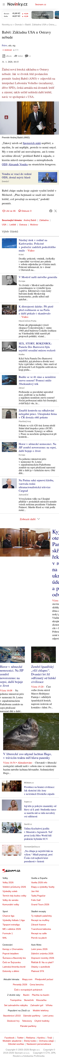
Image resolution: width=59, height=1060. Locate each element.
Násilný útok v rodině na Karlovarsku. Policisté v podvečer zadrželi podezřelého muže (37, 245)
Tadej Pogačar (38, 895)
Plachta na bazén (40, 995)
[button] (29, 118)
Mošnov (34, 224)
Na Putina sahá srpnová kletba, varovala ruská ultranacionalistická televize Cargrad (36, 485)
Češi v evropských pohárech (28, 989)
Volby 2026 (8, 882)
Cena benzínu (37, 984)
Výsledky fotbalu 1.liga (14, 920)
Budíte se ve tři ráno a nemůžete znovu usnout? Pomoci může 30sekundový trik (37, 380)
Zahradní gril (36, 1005)
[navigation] (3, 4)
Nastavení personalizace (39, 1044)
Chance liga (8, 916)
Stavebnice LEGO (12, 1015)
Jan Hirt (35, 891)
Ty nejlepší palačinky (41, 916)
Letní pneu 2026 (39, 949)
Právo (4, 45)
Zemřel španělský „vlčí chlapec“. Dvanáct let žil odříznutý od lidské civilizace (43, 674)
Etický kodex (30, 1041)
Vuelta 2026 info (39, 882)
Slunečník (29, 1000)
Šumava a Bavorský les (14, 958)
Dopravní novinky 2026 (42, 958)
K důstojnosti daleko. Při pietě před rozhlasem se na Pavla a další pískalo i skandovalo (36, 309)
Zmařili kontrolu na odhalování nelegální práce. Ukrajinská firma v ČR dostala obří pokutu (38, 413)
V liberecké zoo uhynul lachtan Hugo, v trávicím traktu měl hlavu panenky (27, 756)
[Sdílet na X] (55, 210)
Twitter (20, 1037)
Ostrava (23, 224)
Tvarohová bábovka (41, 929)
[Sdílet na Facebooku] (50, 210)
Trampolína (15, 1000)
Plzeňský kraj (25, 421)
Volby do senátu (10, 900)
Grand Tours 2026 (40, 904)
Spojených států (32, 143)
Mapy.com (27, 979)
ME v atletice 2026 (12, 929)
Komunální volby (11, 904)
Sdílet (20, 55)
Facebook (9, 1037)
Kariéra (41, 1037)
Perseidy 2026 (20, 984)
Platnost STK (37, 971)
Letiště (12, 224)
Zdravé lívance (38, 924)
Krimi (21, 255)
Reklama (30, 1037)
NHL (5, 938)
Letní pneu (48, 1015)
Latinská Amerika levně (14, 966)
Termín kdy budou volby (14, 895)
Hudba (22, 354)
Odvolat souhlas (16, 1044)
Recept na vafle (39, 933)
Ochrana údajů (46, 1041)
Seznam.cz (40, 4)
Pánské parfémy (28, 1026)
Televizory (27, 1021)
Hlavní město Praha (27, 321)
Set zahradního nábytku (16, 1005)
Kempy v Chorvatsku (13, 949)
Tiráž (49, 1037)
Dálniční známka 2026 (42, 953)
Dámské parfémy (31, 1015)
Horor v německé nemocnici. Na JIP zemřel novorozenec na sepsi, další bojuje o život (37, 447)
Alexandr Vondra (18, 164)
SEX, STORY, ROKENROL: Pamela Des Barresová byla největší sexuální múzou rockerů (37, 346)
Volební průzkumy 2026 (14, 887)
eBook (9, 55)
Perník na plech (39, 938)
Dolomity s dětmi (11, 971)
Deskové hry (13, 1021)
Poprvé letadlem (11, 953)
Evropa (22, 281)
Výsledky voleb (10, 891)
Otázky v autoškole (40, 966)
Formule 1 (8, 933)
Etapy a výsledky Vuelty (42, 887)
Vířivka (49, 1005)
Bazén (26, 995)
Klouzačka (41, 1000)
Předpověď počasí (44, 979)
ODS (5, 164)
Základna (44, 220)
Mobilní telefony (41, 1010)
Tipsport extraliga (11, 924)
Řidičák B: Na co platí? (42, 962)
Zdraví (21, 388)
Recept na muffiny (40, 920)
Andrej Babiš (30, 220)
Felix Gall (35, 900)
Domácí (5, 181)
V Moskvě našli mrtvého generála (38, 277)
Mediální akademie (12, 1041)
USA (4, 224)
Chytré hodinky (41, 1021)
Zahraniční (23, 495)
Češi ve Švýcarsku (12, 962)
